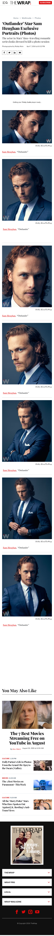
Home (15, 18)
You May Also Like (19, 690)
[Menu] (5, 2)
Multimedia (26, 18)
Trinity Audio (26, 102)
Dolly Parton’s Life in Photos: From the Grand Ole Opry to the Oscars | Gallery (17, 765)
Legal (7, 892)
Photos (38, 18)
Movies (5, 778)
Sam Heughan (8, 151)
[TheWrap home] (20, 2)
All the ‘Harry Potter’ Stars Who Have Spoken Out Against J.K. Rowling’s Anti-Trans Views (16, 805)
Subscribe (45, 2)
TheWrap (9, 872)
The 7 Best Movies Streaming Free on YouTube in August (27, 738)
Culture (6, 759)
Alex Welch (16, 749)
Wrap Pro (9, 882)
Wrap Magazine (12, 901)
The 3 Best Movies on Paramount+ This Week (14, 783)
